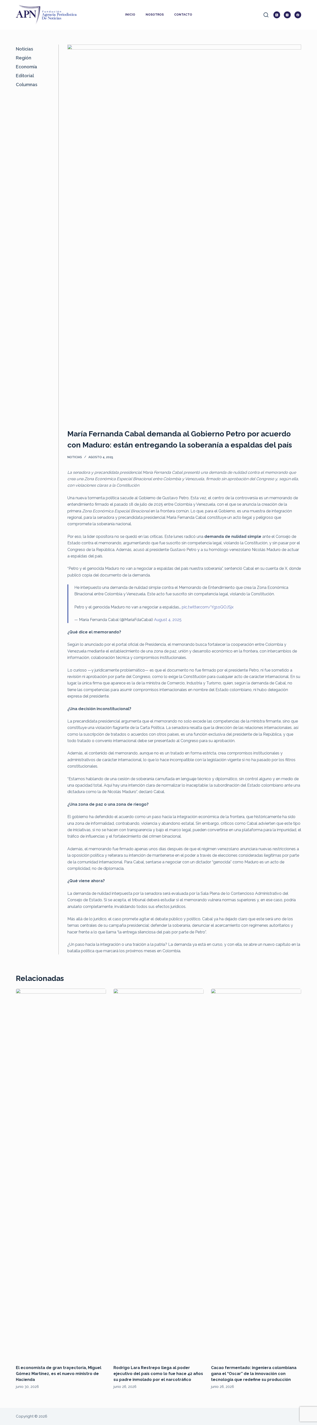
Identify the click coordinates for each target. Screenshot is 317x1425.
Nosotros (155, 14)
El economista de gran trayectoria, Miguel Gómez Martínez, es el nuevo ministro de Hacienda (58, 1373)
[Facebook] (297, 14)
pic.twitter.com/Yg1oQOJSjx (208, 607)
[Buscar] (266, 14)
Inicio (130, 14)
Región (23, 57)
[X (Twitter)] (276, 14)
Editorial (25, 75)
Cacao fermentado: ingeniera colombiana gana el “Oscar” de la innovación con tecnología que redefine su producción (253, 1373)
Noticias (74, 457)
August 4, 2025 (168, 619)
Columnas (26, 84)
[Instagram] (287, 14)
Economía (26, 66)
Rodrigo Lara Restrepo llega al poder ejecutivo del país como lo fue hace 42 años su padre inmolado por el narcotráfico (158, 1373)
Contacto (183, 14)
